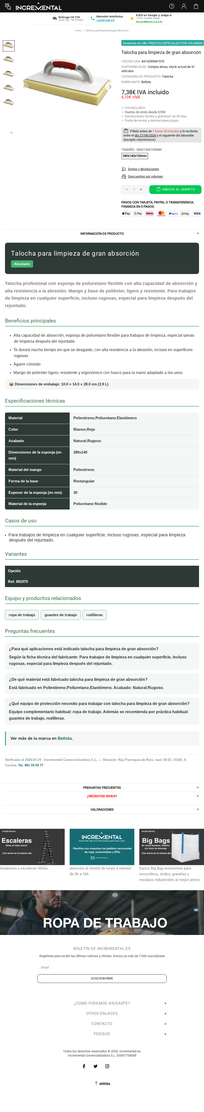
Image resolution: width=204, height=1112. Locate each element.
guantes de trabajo (61, 615)
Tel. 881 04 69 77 (30, 765)
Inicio (78, 30)
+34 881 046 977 (105, 20)
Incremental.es (39, 6)
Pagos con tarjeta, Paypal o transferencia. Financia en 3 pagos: (157, 204)
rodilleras (94, 615)
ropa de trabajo (22, 615)
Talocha (167, 76)
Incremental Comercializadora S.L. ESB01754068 (102, 1055)
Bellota (146, 82)
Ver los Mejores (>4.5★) (149, 21)
